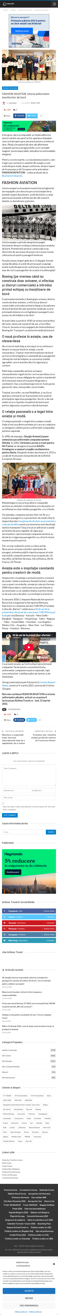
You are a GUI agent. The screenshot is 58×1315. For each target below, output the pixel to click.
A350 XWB (7, 1100)
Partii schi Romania (9, 1175)
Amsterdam (18, 1109)
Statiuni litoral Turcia (17, 1194)
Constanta (7, 1118)
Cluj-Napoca (42, 1114)
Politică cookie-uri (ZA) (38, 1235)
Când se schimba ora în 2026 (40, 1220)
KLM (4, 1128)
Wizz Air (29, 1141)
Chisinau (31, 1114)
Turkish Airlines (9, 1141)
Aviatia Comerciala (10, 88)
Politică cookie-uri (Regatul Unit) (19, 1231)
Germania (14, 1123)
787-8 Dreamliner (21, 1096)
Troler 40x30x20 (30, 1205)
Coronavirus (18, 1118)
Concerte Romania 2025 (37, 1216)
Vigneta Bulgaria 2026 (18, 1212)
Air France (7, 1109)
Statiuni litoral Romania (11, 1172)
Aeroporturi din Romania (39, 1194)
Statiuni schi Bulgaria (39, 1212)
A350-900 (18, 1100)
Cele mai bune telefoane (35, 1209)
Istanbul (39, 1123)
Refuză (29, 1298)
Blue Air (29, 1109)
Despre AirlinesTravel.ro (17, 1227)
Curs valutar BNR (38, 1197)
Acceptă (29, 1291)
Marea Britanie (34, 1128)
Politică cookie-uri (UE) (41, 1227)
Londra (12, 1128)
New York (46, 1128)
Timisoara (37, 1137)
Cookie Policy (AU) (17, 1235)
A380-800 (28, 1100)
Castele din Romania (10, 1178)
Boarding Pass (44, 1224)
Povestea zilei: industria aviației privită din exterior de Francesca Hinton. (43, 738)
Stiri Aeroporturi (8, 1078)
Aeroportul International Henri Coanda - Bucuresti (21, 1105)
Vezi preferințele (29, 1305)
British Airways (8, 1114)
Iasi (31, 1123)
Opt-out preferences (45, 1231)
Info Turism (6, 1056)
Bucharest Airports (12, 175)
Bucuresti (21, 1114)
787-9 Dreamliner (37, 1096)
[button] (54, 1264)
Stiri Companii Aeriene (11, 1067)
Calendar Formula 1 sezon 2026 (21, 1224)
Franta (5, 1123)
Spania (5, 1137)
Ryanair (45, 1132)
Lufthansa (22, 1128)
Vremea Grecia (10, 1190)
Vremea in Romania (20, 1197)
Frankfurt (47, 1118)
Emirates (37, 1118)
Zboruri (5, 1072)
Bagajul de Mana (47, 1205)
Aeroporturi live (35, 1201)
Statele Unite (16, 1137)
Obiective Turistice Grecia (12, 1160)
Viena (20, 1141)
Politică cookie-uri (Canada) (17, 1239)
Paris (5, 1132)
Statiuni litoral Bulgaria (11, 1169)
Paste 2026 (17, 1209)
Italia (47, 1123)
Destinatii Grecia (47, 1190)
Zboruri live (49, 1201)
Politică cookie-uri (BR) (42, 1239)
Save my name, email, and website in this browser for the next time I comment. (29, 808)
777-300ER (7, 1096)
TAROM (27, 1137)
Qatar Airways (15, 1132)
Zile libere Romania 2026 (15, 1201)
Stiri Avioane (7, 1061)
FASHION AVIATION (14, 709)
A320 (49, 1096)
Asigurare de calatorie (15, 1220)
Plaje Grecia (6, 1163)
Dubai (29, 1118)
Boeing (38, 1109)
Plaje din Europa (17, 1216)
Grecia (24, 1123)
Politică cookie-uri (21, 1312)
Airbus (45, 1105)
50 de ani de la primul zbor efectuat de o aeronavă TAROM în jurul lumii (28, 612)
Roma (26, 1132)
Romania (35, 1132)
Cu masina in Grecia (28, 1190)
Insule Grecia (7, 1166)
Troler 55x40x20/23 (12, 1205)
